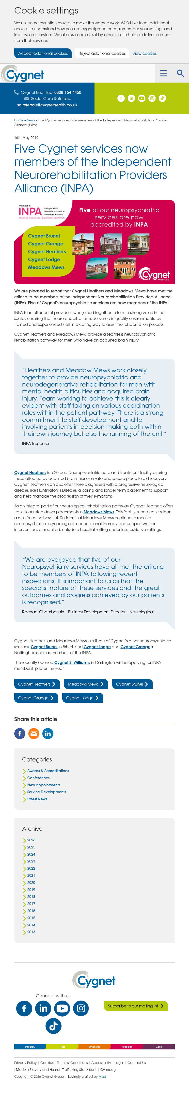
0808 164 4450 (67, 92)
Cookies (46, 1063)
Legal (119, 1063)
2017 (31, 904)
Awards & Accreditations (48, 771)
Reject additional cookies (102, 53)
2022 (31, 868)
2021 (31, 875)
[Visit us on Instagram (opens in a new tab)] (152, 98)
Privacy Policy (25, 1063)
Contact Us (136, 1063)
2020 (31, 882)
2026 (31, 840)
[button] (163, 73)
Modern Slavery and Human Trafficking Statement (56, 1070)
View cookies (144, 53)
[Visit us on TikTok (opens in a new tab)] (54, 1026)
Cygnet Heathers (30, 472)
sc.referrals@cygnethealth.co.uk (47, 104)
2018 (31, 896)
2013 (31, 932)
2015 (31, 918)
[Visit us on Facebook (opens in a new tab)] (121, 98)
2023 (31, 861)
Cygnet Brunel (44, 646)
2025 (31, 847)
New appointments (43, 785)
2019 (31, 890)
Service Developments (46, 792)
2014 (31, 925)
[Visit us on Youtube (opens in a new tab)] (141, 98)
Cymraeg (108, 1070)
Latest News (37, 799)
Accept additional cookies (43, 53)
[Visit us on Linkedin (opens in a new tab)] (131, 98)
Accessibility (101, 1063)
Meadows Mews (99, 511)
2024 (31, 854)
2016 (31, 911)
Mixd (102, 1076)
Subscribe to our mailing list (133, 1006)
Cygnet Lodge (97, 646)
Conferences (38, 778)
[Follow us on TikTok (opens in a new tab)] (162, 98)
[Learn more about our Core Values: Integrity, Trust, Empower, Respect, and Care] (94, 1046)
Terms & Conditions (72, 1063)
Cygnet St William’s (72, 662)
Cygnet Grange (135, 646)
